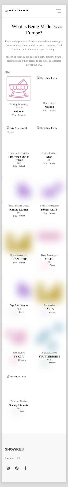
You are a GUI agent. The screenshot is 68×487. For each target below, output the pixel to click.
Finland (51, 312)
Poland (51, 265)
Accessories (49, 305)
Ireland (21, 166)
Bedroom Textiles (18, 401)
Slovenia (21, 115)
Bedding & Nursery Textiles (18, 106)
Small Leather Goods (19, 205)
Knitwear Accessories (19, 153)
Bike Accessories (49, 352)
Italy (21, 411)
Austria (51, 110)
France (21, 312)
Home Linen (49, 103)
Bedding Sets (19, 352)
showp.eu (11, 458)
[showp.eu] (28, 11)
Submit (58, 27)
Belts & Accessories (49, 205)
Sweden (52, 362)
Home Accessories (18, 255)
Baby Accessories (49, 255)
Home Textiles (49, 153)
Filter (7, 72)
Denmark (21, 360)
